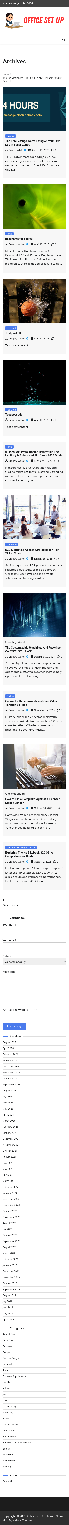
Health (6, 1382)
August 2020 (9, 1247)
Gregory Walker (17, 244)
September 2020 (11, 1241)
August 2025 (9, 1090)
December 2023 (11, 1199)
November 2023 (11, 1205)
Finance (11, 136)
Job (4, 1394)
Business (7, 1346)
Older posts (10, 905)
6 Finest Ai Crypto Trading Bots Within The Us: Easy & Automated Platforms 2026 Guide (33, 453)
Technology (9, 1460)
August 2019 (9, 1295)
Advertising (9, 1334)
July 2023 (8, 1229)
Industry (7, 1388)
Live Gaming (9, 1406)
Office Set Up (36, 1516)
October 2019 (10, 1283)
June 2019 (8, 1307)
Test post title (13, 333)
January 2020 (10, 1265)
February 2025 (10, 1126)
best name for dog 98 (19, 239)
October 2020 (10, 1235)
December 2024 (11, 1138)
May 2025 (8, 1108)
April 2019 (8, 1319)
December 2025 (11, 1066)
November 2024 (11, 1144)
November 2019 (11, 1277)
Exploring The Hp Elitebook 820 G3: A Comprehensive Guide (29, 854)
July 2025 (8, 1096)
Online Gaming (10, 1424)
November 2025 (11, 1072)
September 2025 (11, 1084)
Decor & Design (11, 1358)
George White (16, 150)
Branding (8, 1340)
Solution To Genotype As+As (21, 847)
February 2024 (10, 1187)
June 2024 (8, 1162)
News (9, 233)
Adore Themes (22, 1520)
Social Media (9, 1436)
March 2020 (9, 1253)
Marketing (12, 544)
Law (5, 1400)
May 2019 (8, 1313)
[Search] (63, 39)
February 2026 (10, 1054)
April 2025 (8, 1114)
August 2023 (9, 1223)
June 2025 (8, 1102)
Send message (14, 1026)
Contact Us (8, 1481)
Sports (6, 1448)
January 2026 (10, 1060)
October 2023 (10, 1211)
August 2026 (9, 1042)
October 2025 (10, 1078)
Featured (11, 328)
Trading (7, 1466)
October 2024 (10, 1150)
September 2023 (11, 1217)
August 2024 (9, 1156)
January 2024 (10, 1193)
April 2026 (8, 1048)
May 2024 (8, 1168)
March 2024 (9, 1180)
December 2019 (11, 1271)
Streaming (8, 1454)
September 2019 (11, 1289)
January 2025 (10, 1132)
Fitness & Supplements (14, 1376)
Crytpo (10, 696)
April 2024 (8, 1174)
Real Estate (9, 1430)
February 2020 (10, 1259)
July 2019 (8, 1301)
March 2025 (9, 1120)
